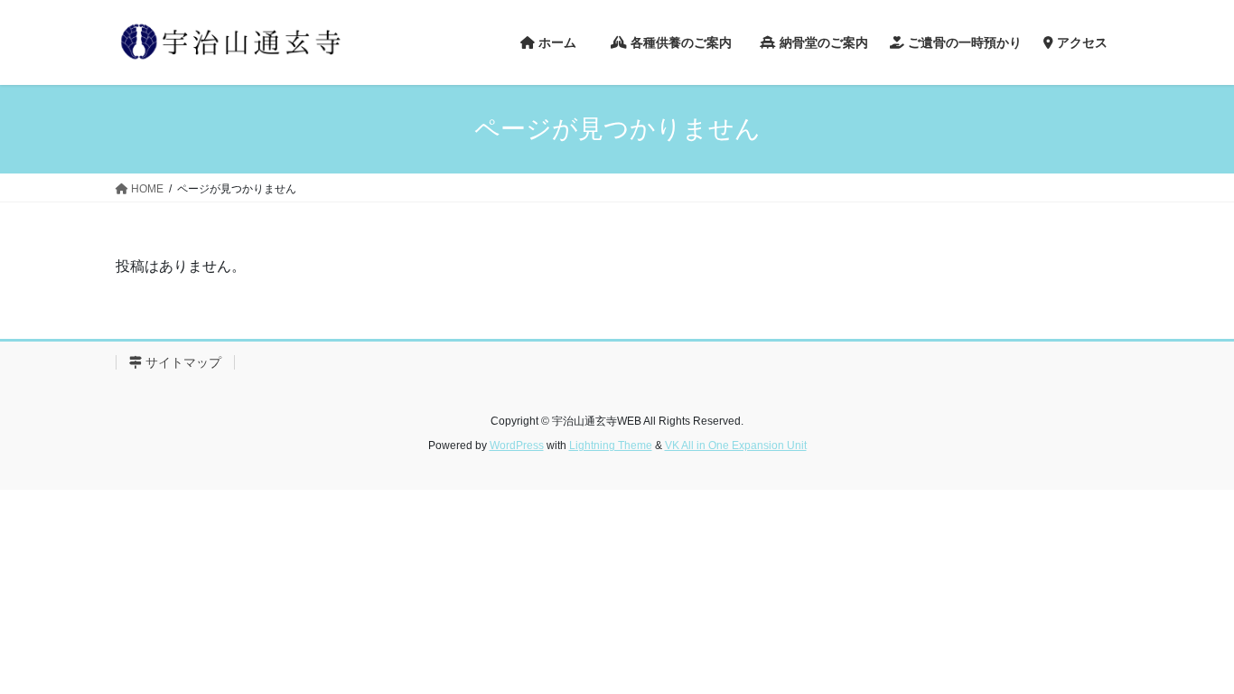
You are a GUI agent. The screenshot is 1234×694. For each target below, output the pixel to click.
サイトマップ (181, 362)
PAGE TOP (1188, 657)
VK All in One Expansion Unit (736, 445)
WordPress (517, 445)
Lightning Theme (610, 445)
